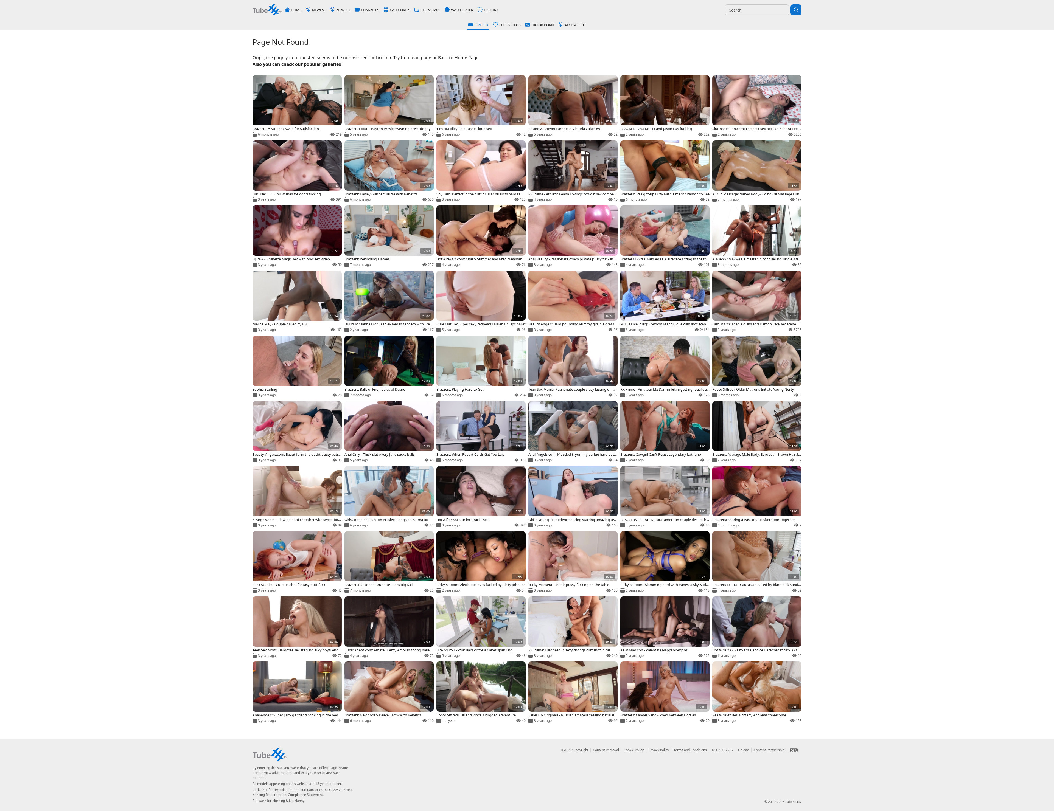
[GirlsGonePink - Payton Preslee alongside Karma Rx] (389, 497)
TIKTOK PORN (542, 24)
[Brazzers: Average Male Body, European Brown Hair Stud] (756, 432)
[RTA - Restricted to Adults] (794, 750)
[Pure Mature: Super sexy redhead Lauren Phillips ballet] (481, 302)
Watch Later (462, 9)
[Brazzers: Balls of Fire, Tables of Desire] (389, 367)
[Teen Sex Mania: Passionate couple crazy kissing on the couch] (573, 367)
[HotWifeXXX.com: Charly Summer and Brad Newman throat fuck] (481, 236)
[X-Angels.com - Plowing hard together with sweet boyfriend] (297, 497)
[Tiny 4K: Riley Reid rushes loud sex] (481, 106)
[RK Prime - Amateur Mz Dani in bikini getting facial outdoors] (665, 367)
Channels (370, 9)
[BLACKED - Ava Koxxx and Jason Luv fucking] (665, 106)
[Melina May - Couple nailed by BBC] (297, 302)
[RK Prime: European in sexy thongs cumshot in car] (573, 627)
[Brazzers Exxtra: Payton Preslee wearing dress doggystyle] (389, 106)
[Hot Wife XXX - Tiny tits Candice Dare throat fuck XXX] (756, 627)
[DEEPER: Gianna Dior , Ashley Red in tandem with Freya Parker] (389, 302)
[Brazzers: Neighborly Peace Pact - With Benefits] (389, 692)
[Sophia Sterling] (297, 367)
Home (296, 9)
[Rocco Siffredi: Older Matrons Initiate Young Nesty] (756, 367)
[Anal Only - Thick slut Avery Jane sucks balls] (389, 432)
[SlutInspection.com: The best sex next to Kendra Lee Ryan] (756, 106)
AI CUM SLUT (575, 24)
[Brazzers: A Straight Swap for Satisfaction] (297, 106)
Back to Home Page (458, 58)
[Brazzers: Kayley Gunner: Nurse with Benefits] (389, 171)
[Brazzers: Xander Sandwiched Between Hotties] (665, 692)
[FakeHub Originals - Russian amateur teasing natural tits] (573, 692)
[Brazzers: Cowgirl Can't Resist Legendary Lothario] (665, 432)
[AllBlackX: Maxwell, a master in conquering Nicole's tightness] (756, 236)
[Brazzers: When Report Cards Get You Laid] (481, 432)
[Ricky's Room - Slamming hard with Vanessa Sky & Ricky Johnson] (665, 562)
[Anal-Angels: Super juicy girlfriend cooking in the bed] (297, 692)
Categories (400, 9)
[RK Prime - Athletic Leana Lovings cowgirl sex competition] (573, 171)
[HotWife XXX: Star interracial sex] (481, 497)
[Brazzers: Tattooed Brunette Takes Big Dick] (389, 562)
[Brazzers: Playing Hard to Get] (481, 367)
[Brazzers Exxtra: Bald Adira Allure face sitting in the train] (665, 236)
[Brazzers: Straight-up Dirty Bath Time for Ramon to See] (665, 171)
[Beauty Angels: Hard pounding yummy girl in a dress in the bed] (573, 302)
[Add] (259, 81)
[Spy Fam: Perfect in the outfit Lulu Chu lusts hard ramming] (481, 171)
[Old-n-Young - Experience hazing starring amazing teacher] (573, 497)
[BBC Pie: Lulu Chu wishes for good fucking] (297, 171)
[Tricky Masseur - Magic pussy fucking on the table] (573, 562)
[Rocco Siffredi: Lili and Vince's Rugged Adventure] (481, 692)
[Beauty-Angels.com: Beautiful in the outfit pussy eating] (297, 432)
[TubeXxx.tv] (267, 9)
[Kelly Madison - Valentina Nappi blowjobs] (665, 627)
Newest (319, 9)
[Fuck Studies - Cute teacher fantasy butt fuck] (297, 562)
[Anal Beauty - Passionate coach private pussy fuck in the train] (573, 236)
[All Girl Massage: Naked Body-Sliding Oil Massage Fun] (756, 171)
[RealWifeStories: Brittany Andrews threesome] (756, 692)
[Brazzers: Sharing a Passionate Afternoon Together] (756, 497)
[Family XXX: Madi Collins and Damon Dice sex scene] (756, 302)
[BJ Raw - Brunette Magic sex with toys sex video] (297, 236)
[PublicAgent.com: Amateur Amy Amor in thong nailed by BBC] (389, 627)
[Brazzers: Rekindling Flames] (389, 236)
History (491, 9)
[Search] (795, 9)
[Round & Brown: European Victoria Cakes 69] (573, 106)
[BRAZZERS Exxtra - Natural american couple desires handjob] (665, 497)
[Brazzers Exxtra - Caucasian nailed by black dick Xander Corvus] (756, 562)
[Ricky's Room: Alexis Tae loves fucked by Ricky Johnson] (481, 562)
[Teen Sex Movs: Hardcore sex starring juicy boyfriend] (297, 627)
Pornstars (430, 9)
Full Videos (510, 24)
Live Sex (482, 24)
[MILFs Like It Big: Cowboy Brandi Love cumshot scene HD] (665, 302)
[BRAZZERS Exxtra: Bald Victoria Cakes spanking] (481, 627)
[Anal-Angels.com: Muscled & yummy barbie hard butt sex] (573, 432)
